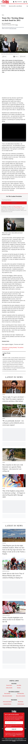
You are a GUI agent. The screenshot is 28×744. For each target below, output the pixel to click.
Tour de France (9, 685)
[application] (14, 132)
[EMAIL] (4, 355)
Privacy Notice (18, 207)
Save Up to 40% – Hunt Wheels (15, 5)
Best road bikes (7, 693)
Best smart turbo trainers (7, 695)
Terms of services (16, 206)
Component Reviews (7, 703)
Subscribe (20, 1)
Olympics (19, 687)
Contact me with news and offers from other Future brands (14, 726)
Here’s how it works (12, 28)
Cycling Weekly (7, 23)
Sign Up (14, 729)
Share (5, 56)
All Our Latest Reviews (7, 701)
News (3, 14)
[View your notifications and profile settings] (13, 2)
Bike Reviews (20, 701)
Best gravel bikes (20, 693)
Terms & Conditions (13, 734)
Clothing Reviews (20, 703)
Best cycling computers (20, 695)
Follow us (16, 56)
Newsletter (23, 56)
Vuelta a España (9, 687)
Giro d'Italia (19, 685)
